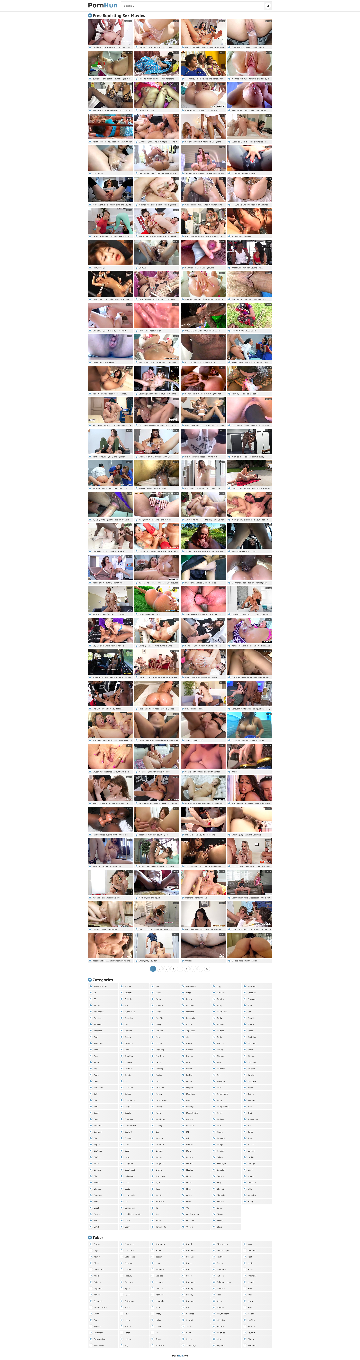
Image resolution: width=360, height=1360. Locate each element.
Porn (102, 5)
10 (207, 969)
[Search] (268, 6)
